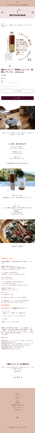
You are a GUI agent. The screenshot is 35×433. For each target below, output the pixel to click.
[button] (17, 46)
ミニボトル (17, 396)
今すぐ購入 (17, 98)
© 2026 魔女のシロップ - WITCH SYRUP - (17, 427)
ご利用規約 (17, 402)
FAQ (18, 400)
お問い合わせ (17, 409)
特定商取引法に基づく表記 (17, 405)
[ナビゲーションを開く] (2, 12)
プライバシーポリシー (17, 407)
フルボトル (17, 393)
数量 (2, 81)
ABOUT (17, 398)
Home (2, 23)
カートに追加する (17, 91)
